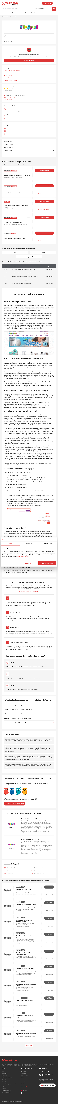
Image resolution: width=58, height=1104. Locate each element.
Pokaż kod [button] (49, 886)
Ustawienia (28, 563)
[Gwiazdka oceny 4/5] (9, 89)
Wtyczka (4, 1088)
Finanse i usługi (24, 1081)
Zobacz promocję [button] (44, 170)
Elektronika (23, 1073)
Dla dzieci (23, 1084)
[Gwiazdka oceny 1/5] (4, 89)
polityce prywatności (23, 556)
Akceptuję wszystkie (47, 563)
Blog (3, 1086)
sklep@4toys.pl (8, 99)
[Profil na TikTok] (48, 1072)
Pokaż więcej (24, 1086)
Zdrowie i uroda (24, 1075)
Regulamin (4, 1075)
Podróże (23, 1077)
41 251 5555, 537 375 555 (11, 97)
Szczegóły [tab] (29, 543)
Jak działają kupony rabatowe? (9, 1084)
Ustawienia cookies (6, 1092)
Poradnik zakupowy (6, 1090)
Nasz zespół (4, 1073)
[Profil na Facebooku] (40, 1071)
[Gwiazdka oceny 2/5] (6, 89)
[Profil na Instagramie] (43, 1071)
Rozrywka (23, 1079)
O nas (3, 1071)
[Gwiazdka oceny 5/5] (10, 89)
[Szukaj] (54, 9)
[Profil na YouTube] (45, 1072)
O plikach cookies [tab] (48, 543)
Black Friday (4, 1081)
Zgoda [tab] (10, 543)
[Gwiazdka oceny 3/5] (7, 89)
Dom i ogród (23, 1071)
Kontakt (4, 1079)
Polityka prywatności (7, 1077)
